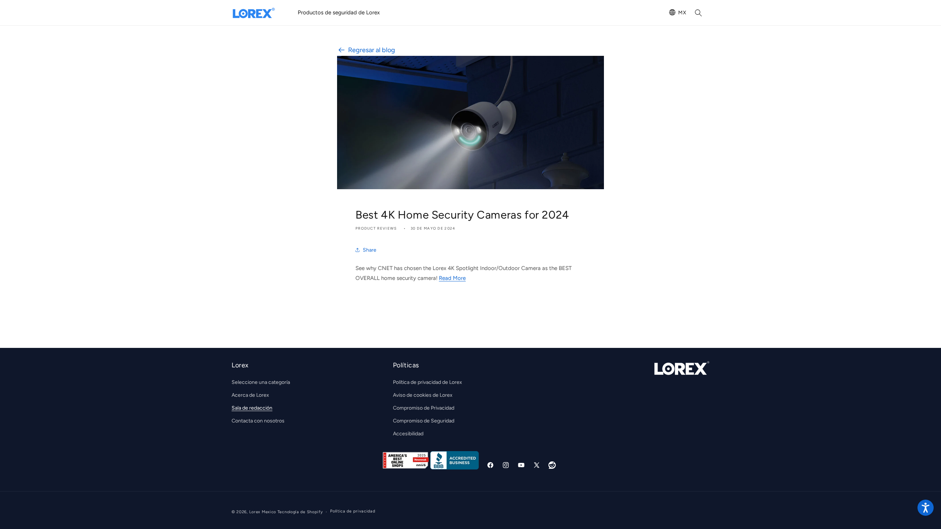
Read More (452, 278)
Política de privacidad (352, 511)
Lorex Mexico (262, 512)
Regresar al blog (371, 50)
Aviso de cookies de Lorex (422, 395)
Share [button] (369, 250)
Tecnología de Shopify (300, 512)
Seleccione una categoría (261, 382)
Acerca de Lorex (250, 395)
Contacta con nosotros (258, 421)
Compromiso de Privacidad (423, 408)
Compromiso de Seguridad (423, 421)
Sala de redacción (252, 408)
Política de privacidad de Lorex (427, 382)
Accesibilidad (408, 434)
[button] (698, 13)
